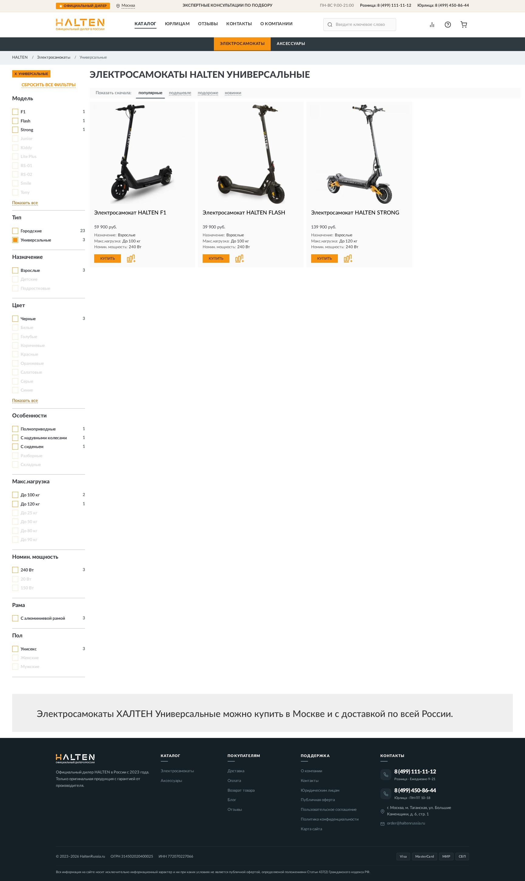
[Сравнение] (432, 24)
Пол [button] (17, 636)
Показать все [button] (25, 203)
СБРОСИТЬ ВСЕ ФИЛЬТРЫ (49, 85)
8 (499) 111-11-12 (394, 6)
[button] (447, 24)
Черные (28, 319)
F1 (23, 112)
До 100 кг (30, 495)
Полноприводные (38, 429)
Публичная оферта (318, 800)
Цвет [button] (18, 305)
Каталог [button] (145, 24)
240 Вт (27, 570)
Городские (31, 231)
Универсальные (36, 240)
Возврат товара (241, 791)
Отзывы (208, 24)
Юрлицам (177, 24)
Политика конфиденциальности (330, 819)
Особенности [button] (29, 416)
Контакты (239, 24)
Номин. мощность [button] (35, 557)
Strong (27, 130)
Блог (232, 800)
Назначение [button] (27, 257)
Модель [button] (22, 98)
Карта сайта (311, 829)
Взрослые (30, 271)
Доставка (236, 771)
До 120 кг (30, 504)
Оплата (234, 781)
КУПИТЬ (107, 258)
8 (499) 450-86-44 (452, 6)
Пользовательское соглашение (329, 810)
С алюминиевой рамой (43, 618)
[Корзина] (463, 24)
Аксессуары (291, 44)
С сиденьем (32, 447)
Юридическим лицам (320, 791)
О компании (276, 24)
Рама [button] (18, 605)
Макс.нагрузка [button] (31, 482)
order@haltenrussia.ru (406, 823)
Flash (25, 121)
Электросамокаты (242, 44)
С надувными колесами (44, 438)
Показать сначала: (114, 93)
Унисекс (29, 649)
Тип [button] (16, 218)
